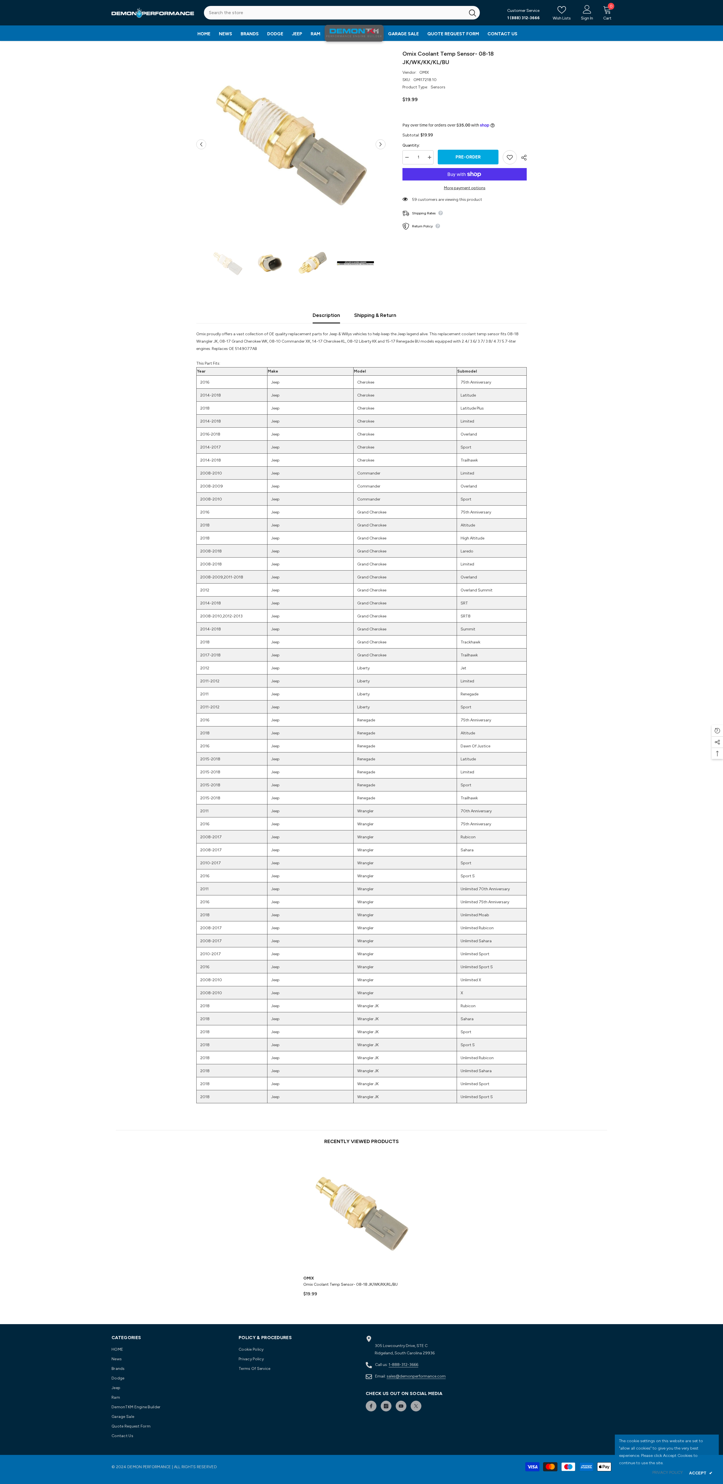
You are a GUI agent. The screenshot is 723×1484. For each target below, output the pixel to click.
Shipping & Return (375, 315)
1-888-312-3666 (403, 1364)
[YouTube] (401, 1406)
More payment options (464, 188)
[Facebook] (371, 1406)
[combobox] (334, 12)
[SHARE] (522, 157)
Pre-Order (468, 157)
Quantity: (411, 145)
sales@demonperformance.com (416, 1376)
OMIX (424, 72)
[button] (201, 144)
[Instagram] (386, 1406)
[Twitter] (416, 1406)
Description (326, 315)
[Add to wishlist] (510, 157)
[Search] (342, 12)
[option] (291, 144)
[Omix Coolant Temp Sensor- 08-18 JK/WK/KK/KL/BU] (361, 1213)
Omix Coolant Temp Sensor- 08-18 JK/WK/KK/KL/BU (350, 1284)
